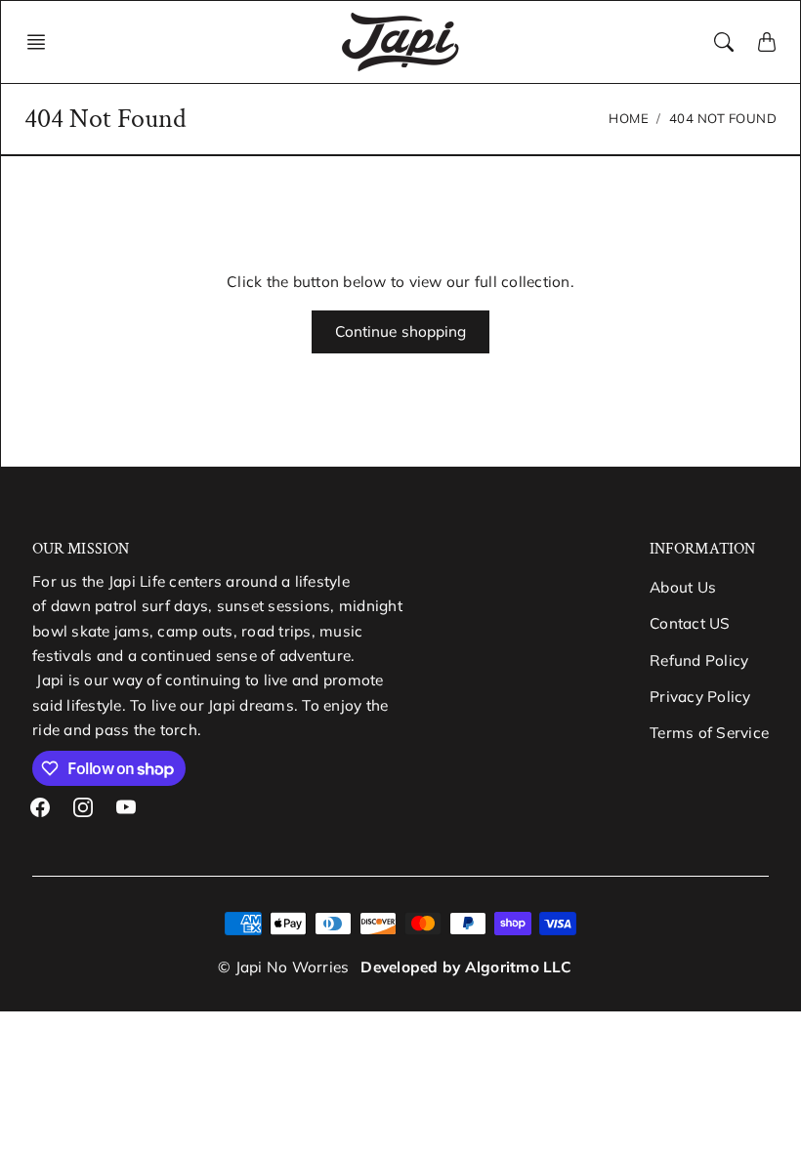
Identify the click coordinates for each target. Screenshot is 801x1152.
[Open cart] (766, 42)
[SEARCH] (723, 42)
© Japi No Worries (283, 967)
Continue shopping (401, 331)
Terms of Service (709, 732)
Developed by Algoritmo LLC (465, 967)
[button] (42, 42)
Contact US (690, 623)
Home (629, 118)
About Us (683, 587)
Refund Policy (699, 660)
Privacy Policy (700, 696)
